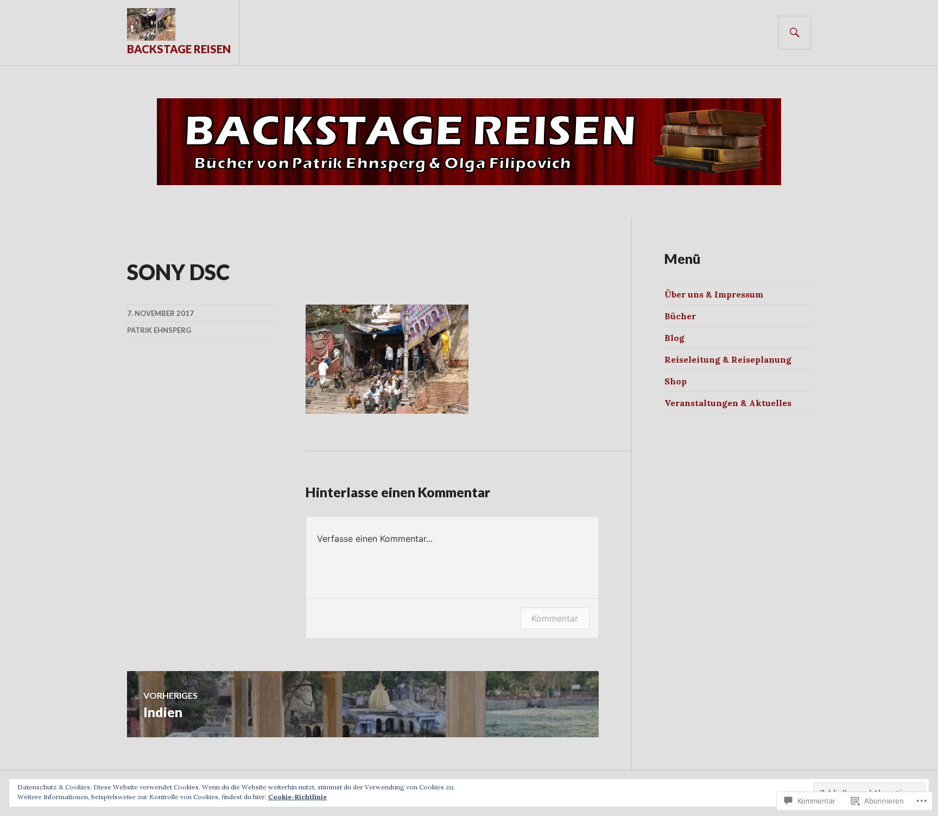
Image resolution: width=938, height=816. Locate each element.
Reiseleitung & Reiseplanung (727, 359)
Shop (675, 381)
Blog (674, 337)
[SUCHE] (794, 32)
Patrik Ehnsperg (159, 330)
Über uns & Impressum (713, 294)
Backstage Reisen (179, 48)
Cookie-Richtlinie (297, 797)
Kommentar (554, 618)
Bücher (680, 316)
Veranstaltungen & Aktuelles (727, 402)
